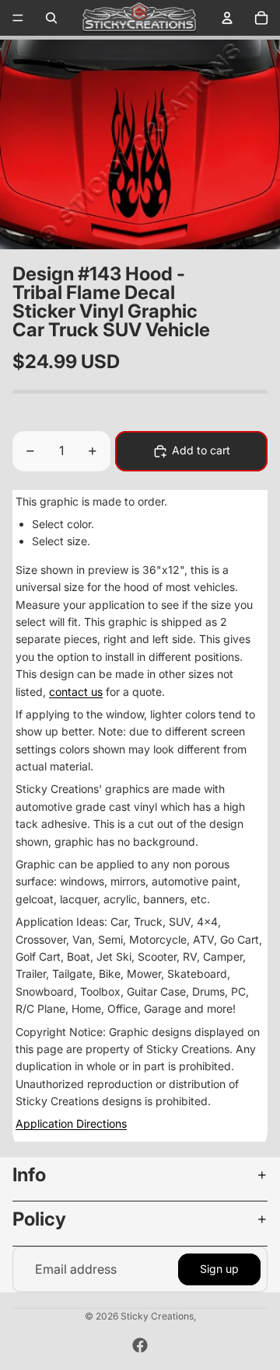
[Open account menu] (227, 18)
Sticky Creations (157, 1316)
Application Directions (71, 1123)
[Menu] (18, 18)
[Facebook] (140, 1345)
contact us (76, 691)
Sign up (219, 1268)
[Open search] (51, 18)
